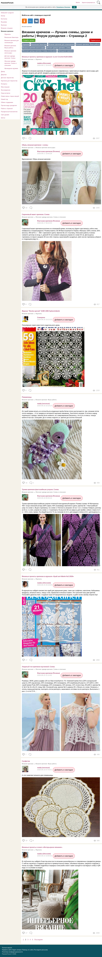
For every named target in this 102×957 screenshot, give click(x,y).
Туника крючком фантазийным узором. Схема (40, 489)
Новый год (4, 99)
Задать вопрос (17, 950)
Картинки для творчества (9, 81)
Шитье (3, 118)
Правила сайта (7, 950)
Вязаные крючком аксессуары (10, 52)
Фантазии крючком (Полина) (48, 151)
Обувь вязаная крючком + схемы (35, 145)
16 (26, 483)
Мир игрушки (5, 87)
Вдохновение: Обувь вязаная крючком (36, 159)
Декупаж (3, 74)
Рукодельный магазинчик (9, 111)
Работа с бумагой (7, 108)
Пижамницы (27, 397)
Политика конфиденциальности (12, 952)
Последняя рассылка (41, 950)
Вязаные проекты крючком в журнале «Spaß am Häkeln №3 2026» (48, 576)
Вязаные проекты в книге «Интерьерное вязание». (42, 847)
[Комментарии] (30, 138)
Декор (3, 71)
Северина (41, 317)
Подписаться (95, 40)
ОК (74, 7)
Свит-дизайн (5, 114)
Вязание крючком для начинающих (11, 41)
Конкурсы (4, 84)
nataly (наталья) (43, 403)
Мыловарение (5, 90)
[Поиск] (98, 2)
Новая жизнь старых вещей (10, 96)
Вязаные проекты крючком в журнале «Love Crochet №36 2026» (47, 57)
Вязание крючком (7, 31)
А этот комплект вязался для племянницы (37, 775)
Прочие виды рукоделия (9, 105)
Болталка (4, 19)
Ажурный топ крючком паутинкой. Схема (38, 667)
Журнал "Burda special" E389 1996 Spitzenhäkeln (41, 311)
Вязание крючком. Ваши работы (10, 46)
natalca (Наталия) (44, 63)
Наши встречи (5, 93)
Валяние (4, 25)
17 (26, 660)
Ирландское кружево (11, 68)
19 (26, 840)
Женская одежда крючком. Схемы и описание (10, 63)
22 (26, 208)
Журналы (7, 34)
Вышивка (4, 22)
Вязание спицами (7, 28)
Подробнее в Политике (63, 7)
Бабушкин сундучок (7, 12)
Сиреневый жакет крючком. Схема (35, 214)
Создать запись (28, 40)
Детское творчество (7, 77)
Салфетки (26, 761)
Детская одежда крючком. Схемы (9, 57)
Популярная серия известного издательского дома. (41, 325)
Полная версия (7, 947)
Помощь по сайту (27, 950)
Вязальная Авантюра (11, 37)
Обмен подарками (7, 102)
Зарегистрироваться (88, 2)
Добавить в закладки (64, 65)
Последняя (38, 939)
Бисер (3, 16)
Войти (78, 2)
